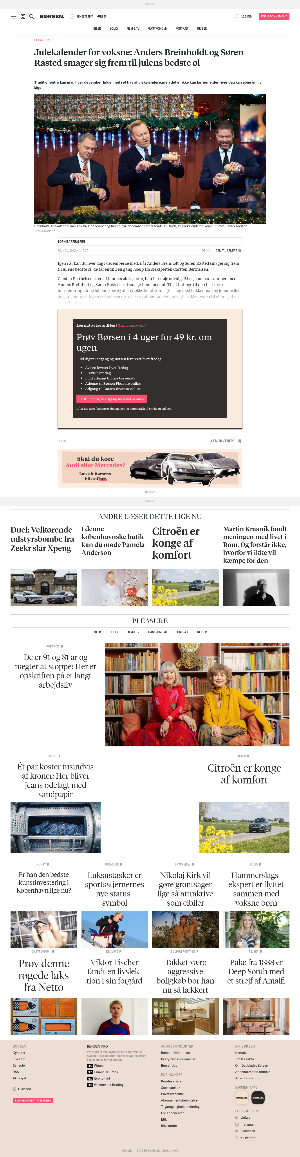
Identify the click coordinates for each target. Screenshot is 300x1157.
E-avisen (24, 1089)
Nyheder (19, 1053)
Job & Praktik (245, 1059)
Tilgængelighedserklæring (180, 1107)
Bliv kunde (169, 1126)
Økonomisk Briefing (106, 1085)
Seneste (19, 1065)
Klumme (112, 951)
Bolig (114, 28)
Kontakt (241, 1053)
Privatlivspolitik (172, 1094)
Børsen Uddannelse (176, 1053)
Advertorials (244, 1078)
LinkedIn (246, 1117)
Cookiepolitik (170, 1087)
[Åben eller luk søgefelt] (31, 16)
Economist (99, 1078)
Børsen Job (169, 1065)
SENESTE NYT (84, 16)
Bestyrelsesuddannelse (178, 1059)
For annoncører (172, 1113)
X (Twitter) (247, 1138)
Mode (53, 756)
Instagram (248, 1124)
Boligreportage (183, 951)
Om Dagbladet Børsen (251, 1065)
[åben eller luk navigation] (14, 16)
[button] (22, 16)
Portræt (181, 28)
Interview (182, 864)
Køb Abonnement (274, 16)
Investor (19, 1059)
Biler (97, 28)
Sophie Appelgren (71, 242)
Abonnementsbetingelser (180, 1100)
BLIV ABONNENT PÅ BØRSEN (33, 1100)
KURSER (102, 16)
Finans (96, 1066)
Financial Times (103, 1072)
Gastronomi (157, 28)
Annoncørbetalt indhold (253, 1072)
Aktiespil (19, 1078)
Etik (164, 1119)
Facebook (247, 1131)
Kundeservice (171, 1081)
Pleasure (42, 40)
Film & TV (133, 28)
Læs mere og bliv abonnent (104, 1059)
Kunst (41, 864)
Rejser (202, 28)
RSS (16, 1072)
